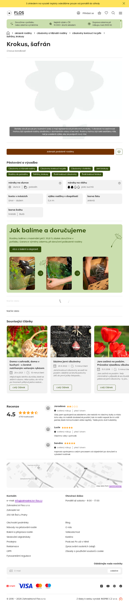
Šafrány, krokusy (40, 174)
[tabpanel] (26, 23)
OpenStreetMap (115, 486)
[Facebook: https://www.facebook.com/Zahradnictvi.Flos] (121, 586)
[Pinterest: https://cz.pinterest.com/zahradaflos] (114, 586)
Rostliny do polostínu (18, 174)
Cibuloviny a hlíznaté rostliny (21, 169)
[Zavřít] (124, 3)
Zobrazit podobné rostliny (60, 152)
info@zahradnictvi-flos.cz (28, 501)
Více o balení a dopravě (25, 249)
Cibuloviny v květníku (81, 169)
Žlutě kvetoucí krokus (91, 174)
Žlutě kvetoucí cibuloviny (65, 174)
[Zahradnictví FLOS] (15, 13)
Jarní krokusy (102, 169)
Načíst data (38, 301)
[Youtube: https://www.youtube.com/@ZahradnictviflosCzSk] (108, 586)
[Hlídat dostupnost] (119, 152)
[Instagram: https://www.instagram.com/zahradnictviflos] (101, 586)
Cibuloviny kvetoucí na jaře (53, 169)
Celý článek (19, 387)
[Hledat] (113, 13)
